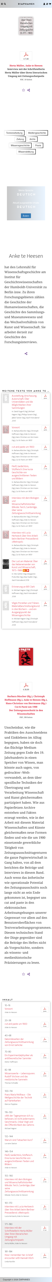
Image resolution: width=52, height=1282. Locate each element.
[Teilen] (29, 90)
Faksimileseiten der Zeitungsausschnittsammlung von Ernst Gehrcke (19, 1042)
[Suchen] (5, 4)
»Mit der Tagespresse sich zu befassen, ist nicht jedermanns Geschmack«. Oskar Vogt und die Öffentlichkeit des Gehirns (20, 1120)
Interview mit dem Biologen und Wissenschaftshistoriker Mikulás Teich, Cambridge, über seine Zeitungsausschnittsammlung (26, 505)
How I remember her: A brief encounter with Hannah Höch (19, 1256)
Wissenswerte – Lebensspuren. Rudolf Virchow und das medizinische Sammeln (20, 1076)
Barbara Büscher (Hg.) (19, 696)
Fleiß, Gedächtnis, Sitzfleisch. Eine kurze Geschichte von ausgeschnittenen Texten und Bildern (24, 472)
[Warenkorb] (50, 4)
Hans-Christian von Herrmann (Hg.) (26, 703)
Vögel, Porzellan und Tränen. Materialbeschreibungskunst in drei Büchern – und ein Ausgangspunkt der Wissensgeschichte (26, 609)
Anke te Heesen (34, 65)
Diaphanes (26, 4)
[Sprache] (47, 4)
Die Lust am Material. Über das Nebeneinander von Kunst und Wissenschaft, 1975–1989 (25, 566)
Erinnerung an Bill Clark (23, 587)
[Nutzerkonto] (44, 4)
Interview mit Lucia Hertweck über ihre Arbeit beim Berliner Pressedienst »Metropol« (25, 537)
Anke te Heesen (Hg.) (35, 700)
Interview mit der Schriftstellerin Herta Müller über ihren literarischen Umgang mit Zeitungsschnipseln (18, 1234)
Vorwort (16, 427)
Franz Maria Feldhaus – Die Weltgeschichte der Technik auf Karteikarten (18, 1097)
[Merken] (23, 90)
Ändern (26, 215)
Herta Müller (17, 65)
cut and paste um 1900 (23, 447)
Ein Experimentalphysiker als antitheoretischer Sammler (19, 1057)
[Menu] (2, 4)
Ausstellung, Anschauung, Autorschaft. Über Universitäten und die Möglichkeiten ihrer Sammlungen (24, 402)
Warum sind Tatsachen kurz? (19, 1140)
